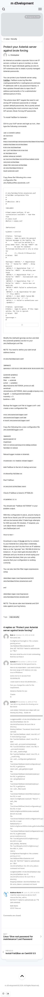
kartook (13, 662)
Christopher (14, 55)
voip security (14, 617)
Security (14, 39)
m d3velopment (22, 3)
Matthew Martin (15, 892)
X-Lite (22, 541)
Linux (7, 39)
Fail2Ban (6, 80)
